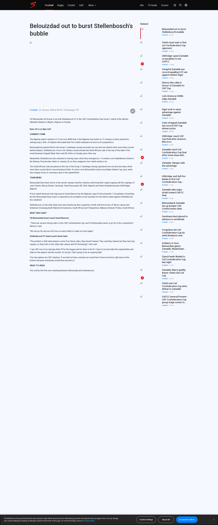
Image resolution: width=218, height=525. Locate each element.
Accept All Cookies (187, 520)
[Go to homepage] (33, 5)
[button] (164, 46)
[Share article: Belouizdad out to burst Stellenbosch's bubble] (132, 111)
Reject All (166, 520)
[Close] (214, 519)
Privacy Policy (89, 521)
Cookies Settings (146, 520)
